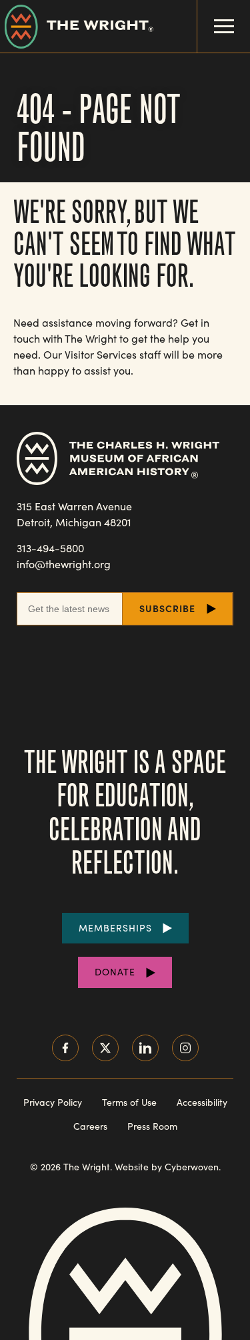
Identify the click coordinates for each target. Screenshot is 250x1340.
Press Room (152, 1126)
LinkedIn (145, 1048)
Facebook (65, 1048)
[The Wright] (76, 26)
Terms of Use (129, 1102)
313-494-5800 (50, 548)
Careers (90, 1126)
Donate (115, 971)
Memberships (115, 927)
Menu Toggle (223, 26)
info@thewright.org (64, 564)
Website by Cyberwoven (167, 1166)
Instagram (185, 1048)
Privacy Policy (52, 1102)
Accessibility (202, 1102)
